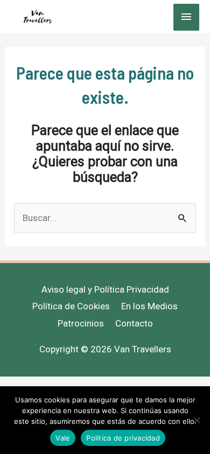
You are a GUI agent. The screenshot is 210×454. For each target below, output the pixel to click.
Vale (62, 438)
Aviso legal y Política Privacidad (105, 289)
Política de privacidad (123, 438)
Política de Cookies (71, 306)
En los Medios (149, 306)
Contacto (134, 323)
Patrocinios (81, 323)
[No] (196, 420)
